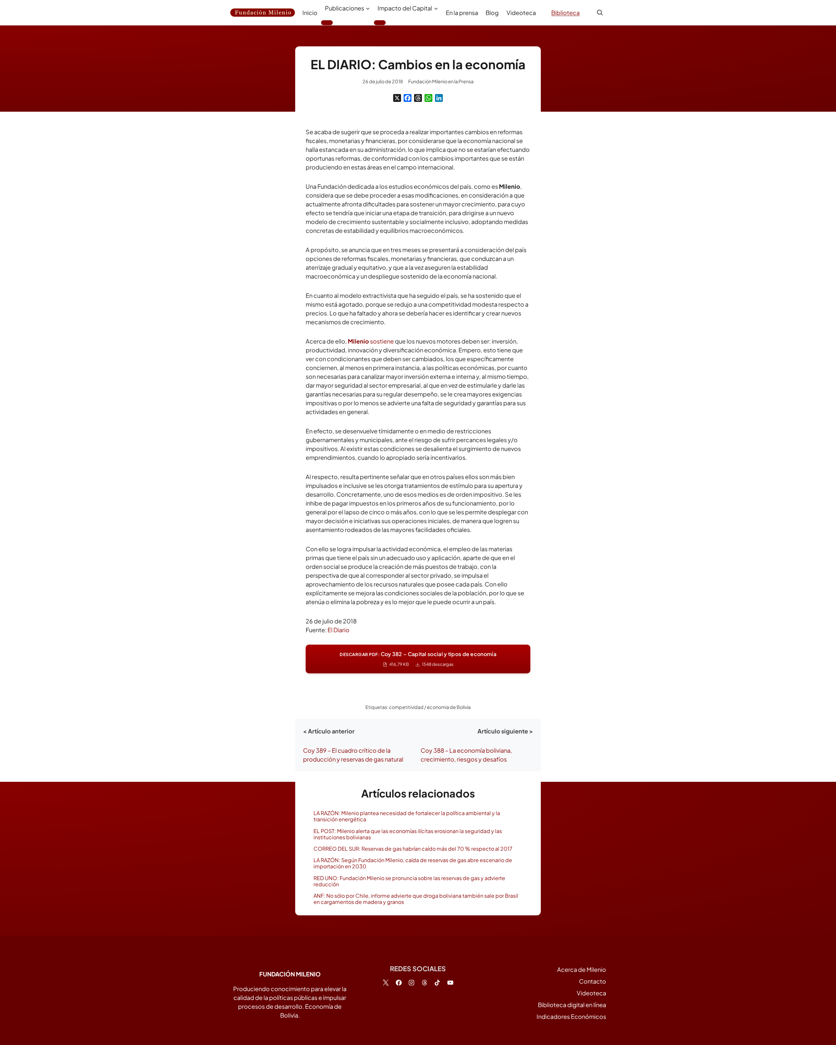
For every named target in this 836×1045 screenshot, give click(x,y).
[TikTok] (437, 983)
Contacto (592, 981)
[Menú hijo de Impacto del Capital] (380, 22)
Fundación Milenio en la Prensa (441, 81)
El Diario (338, 630)
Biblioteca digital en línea (572, 1004)
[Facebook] (407, 98)
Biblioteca (565, 12)
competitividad (406, 707)
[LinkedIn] (439, 98)
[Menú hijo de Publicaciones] (327, 22)
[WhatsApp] (428, 98)
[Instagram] (411, 983)
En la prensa (462, 12)
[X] (397, 98)
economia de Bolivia (449, 707)
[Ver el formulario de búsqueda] (600, 12)
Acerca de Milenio (581, 969)
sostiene (371, 341)
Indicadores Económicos (571, 1016)
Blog (492, 12)
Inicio (309, 12)
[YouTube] (450, 983)
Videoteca (521, 12)
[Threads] (418, 98)
